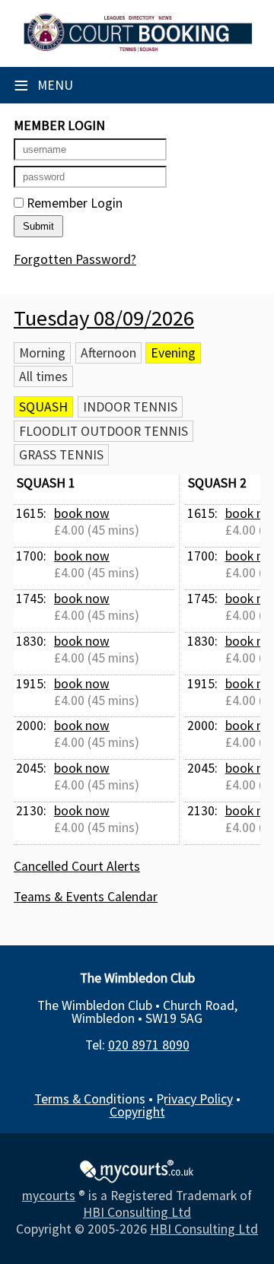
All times (43, 376)
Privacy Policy (194, 1099)
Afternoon (108, 353)
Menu (43, 85)
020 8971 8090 (149, 1045)
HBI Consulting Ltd (137, 1212)
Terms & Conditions (89, 1099)
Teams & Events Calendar (86, 896)
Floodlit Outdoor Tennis (103, 431)
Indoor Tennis (130, 407)
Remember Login (73, 203)
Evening (173, 353)
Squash (43, 407)
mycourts (48, 1195)
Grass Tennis (61, 454)
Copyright (137, 1112)
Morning (42, 353)
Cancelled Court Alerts (77, 866)
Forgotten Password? (75, 259)
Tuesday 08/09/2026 (104, 318)
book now (82, 513)
